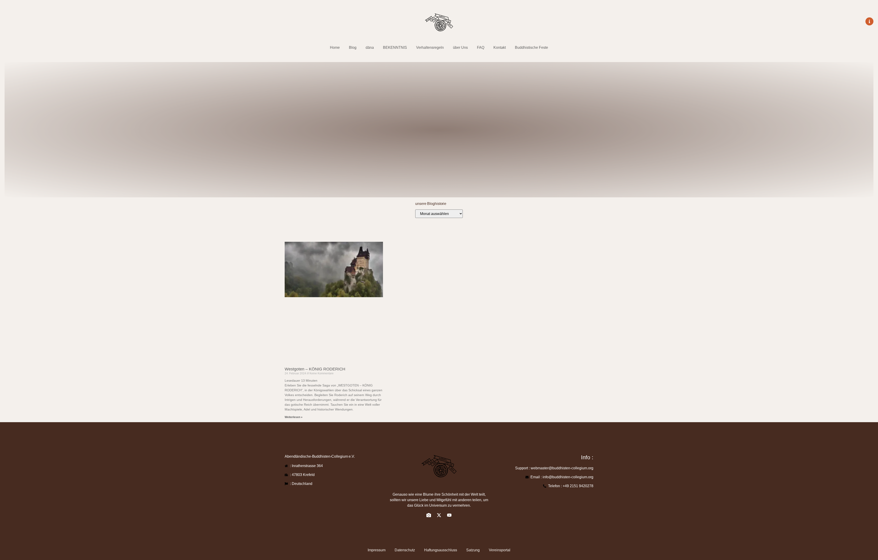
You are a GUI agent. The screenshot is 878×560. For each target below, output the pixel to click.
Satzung (473, 550)
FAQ (480, 47)
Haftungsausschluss (440, 550)
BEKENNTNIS (395, 47)
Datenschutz (405, 550)
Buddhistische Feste (531, 47)
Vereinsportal (499, 550)
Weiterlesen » (293, 417)
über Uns (460, 47)
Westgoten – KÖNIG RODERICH (315, 369)
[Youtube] (449, 515)
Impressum (376, 550)
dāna (370, 47)
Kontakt (499, 47)
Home (335, 47)
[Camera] (428, 515)
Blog (352, 47)
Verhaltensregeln (430, 47)
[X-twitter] (439, 515)
